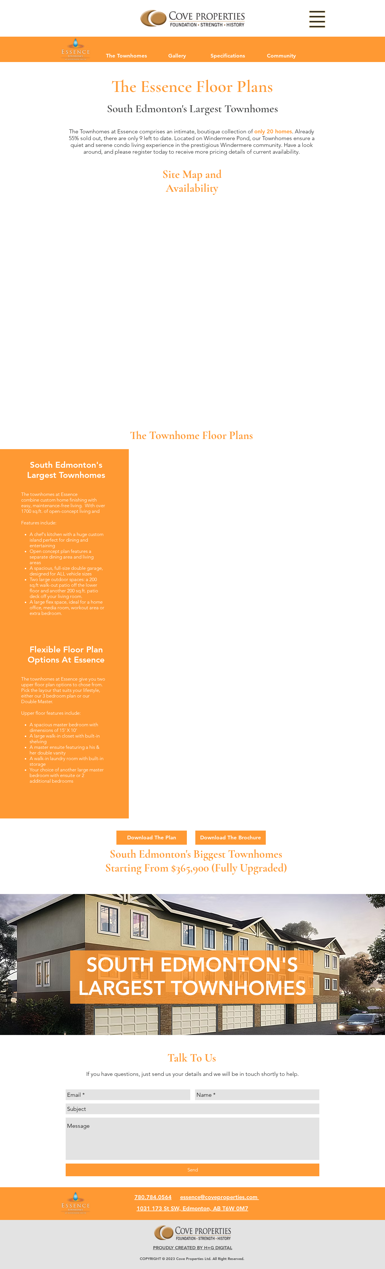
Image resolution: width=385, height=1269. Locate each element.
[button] (317, 19)
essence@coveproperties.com (219, 1197)
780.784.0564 (153, 1197)
